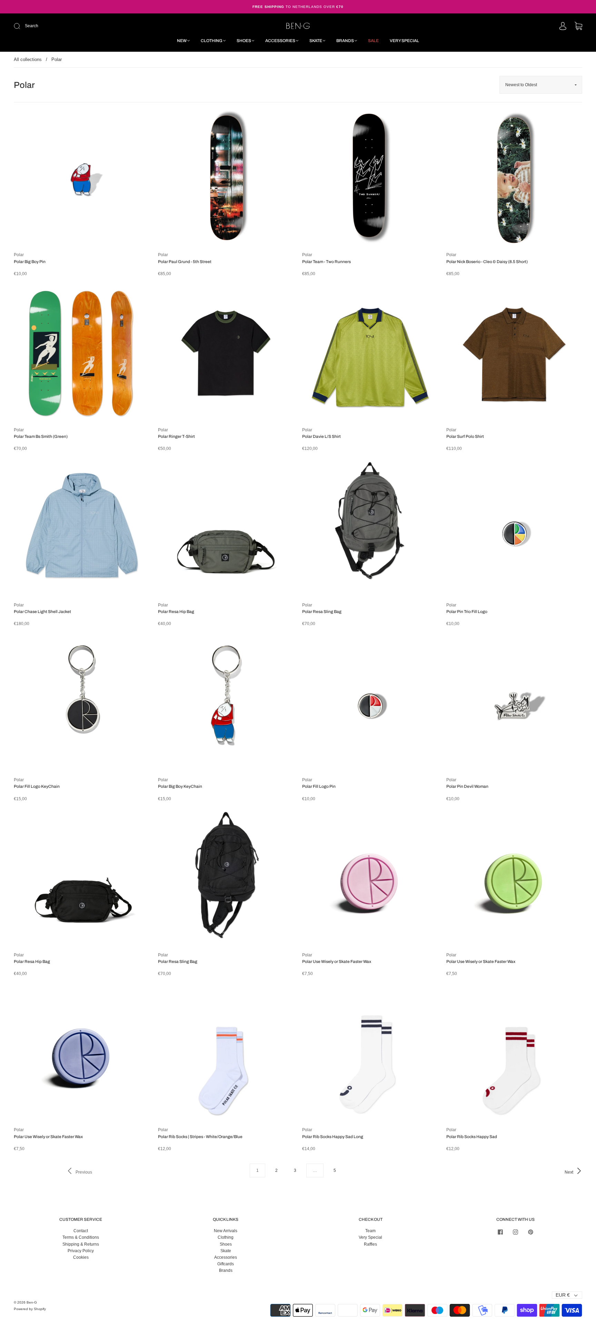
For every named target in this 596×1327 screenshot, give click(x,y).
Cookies (81, 1257)
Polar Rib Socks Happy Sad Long (332, 1136)
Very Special (404, 40)
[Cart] (578, 26)
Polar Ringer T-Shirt (176, 436)
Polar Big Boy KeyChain (180, 786)
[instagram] (515, 1231)
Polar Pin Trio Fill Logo (466, 611)
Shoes (244, 40)
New (182, 40)
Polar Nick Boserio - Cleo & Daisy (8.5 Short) (487, 261)
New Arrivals (225, 1230)
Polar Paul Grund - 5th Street (184, 261)
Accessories (280, 40)
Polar (19, 254)
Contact (80, 1230)
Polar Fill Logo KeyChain (37, 786)
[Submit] (63, 26)
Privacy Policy (81, 1250)
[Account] (562, 26)
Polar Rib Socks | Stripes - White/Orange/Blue (200, 1136)
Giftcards (225, 1263)
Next (569, 1172)
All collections (28, 59)
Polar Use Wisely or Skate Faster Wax (336, 961)
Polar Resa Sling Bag (321, 611)
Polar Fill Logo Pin (319, 786)
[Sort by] (540, 85)
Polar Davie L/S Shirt (321, 436)
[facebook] (500, 1231)
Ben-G (32, 1302)
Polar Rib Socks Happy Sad (471, 1136)
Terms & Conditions (80, 1237)
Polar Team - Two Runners (326, 261)
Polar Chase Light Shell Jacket (42, 611)
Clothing (211, 40)
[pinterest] (530, 1231)
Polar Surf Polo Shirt (465, 436)
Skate (315, 40)
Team (370, 1230)
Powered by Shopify (30, 1309)
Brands (345, 40)
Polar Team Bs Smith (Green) (41, 436)
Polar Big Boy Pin (30, 261)
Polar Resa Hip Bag (176, 611)
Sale (373, 40)
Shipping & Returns (80, 1244)
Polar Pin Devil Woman (467, 786)
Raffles (370, 1244)
